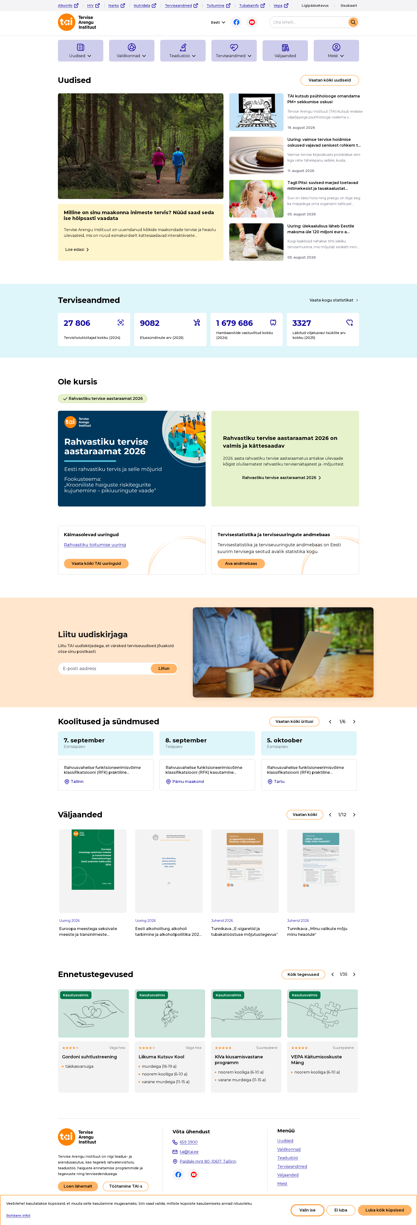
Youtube (252, 22)
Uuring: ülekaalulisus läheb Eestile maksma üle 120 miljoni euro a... (320, 229)
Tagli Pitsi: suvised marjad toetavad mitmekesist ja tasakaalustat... (322, 185)
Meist (282, 1183)
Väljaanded (288, 1175)
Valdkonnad (289, 1149)
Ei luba (340, 1210)
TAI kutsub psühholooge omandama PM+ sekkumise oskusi (323, 99)
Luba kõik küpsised (385, 1210)
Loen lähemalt (78, 1186)
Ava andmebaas (241, 563)
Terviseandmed (178, 5)
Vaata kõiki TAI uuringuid (96, 563)
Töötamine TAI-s (125, 1186)
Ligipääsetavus (315, 5)
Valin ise (307, 1210)
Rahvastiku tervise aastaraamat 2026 (279, 477)
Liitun (164, 668)
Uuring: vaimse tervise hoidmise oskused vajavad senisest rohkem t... (324, 142)
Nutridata (142, 5)
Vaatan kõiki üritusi (294, 721)
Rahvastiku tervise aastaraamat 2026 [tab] (106, 398)
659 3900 (189, 1142)
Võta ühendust (191, 1132)
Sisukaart (349, 5)
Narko (113, 5)
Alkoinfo (65, 5)
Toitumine (215, 5)
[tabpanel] (208, 458)
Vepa (278, 5)
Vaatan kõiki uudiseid (330, 80)
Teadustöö (287, 1158)
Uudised (285, 1140)
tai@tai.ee (189, 1152)
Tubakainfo (249, 5)
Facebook (236, 22)
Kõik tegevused (303, 974)
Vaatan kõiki (305, 814)
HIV (90, 5)
